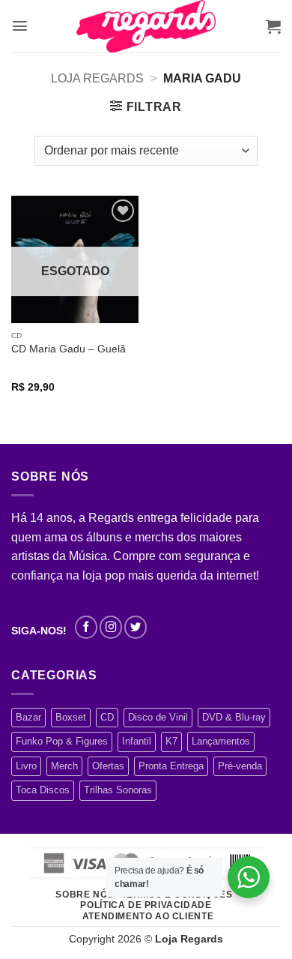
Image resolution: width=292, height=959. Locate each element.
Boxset (70, 717)
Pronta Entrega (171, 766)
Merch (64, 766)
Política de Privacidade (145, 905)
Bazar (28, 717)
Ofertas (108, 766)
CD (107, 717)
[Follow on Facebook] (86, 627)
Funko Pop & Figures (62, 741)
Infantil (136, 741)
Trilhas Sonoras (118, 790)
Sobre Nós (84, 894)
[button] (19, 25)
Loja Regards (97, 78)
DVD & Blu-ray (234, 717)
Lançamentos (221, 741)
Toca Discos (43, 790)
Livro (26, 766)
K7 (171, 741)
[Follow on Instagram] (111, 627)
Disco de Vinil (158, 717)
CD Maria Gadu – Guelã (68, 349)
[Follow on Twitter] (135, 627)
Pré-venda (240, 766)
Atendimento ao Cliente (147, 916)
